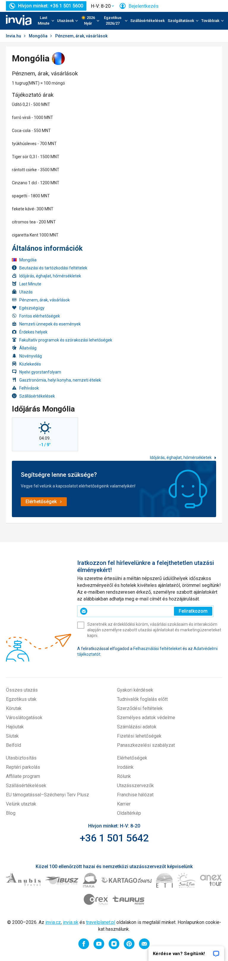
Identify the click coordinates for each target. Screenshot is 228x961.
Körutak (14, 708)
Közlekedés (30, 364)
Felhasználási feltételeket (157, 648)
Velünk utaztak (21, 804)
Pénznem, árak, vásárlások (44, 300)
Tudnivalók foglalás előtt (142, 699)
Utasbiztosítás (21, 758)
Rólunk (124, 776)
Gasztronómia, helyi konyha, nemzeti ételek (60, 380)
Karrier (124, 804)
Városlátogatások (24, 717)
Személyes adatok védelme (146, 717)
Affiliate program (23, 776)
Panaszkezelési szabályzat (146, 745)
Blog (10, 813)
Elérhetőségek (132, 758)
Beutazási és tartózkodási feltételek (53, 268)
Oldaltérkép (129, 813)
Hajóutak (15, 727)
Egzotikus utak (21, 699)
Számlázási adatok (136, 727)
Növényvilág (30, 356)
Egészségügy (32, 308)
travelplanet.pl (100, 922)
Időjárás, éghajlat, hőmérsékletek (50, 276)
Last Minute (30, 284)
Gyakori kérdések (135, 690)
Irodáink (125, 767)
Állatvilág (28, 348)
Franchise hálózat (135, 795)
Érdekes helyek (33, 332)
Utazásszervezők (135, 785)
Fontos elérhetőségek (39, 316)
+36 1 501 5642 (114, 838)
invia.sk (70, 922)
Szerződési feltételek (140, 708)
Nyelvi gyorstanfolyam (40, 372)
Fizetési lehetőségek (139, 736)
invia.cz (53, 922)
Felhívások (29, 388)
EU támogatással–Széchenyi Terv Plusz (47, 795)
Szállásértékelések (147, 20)
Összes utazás (22, 690)
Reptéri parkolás (23, 767)
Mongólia (38, 36)
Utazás (26, 292)
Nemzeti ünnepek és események (50, 324)
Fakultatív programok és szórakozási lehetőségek (65, 340)
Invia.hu (13, 36)
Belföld (13, 745)
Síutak (12, 736)
